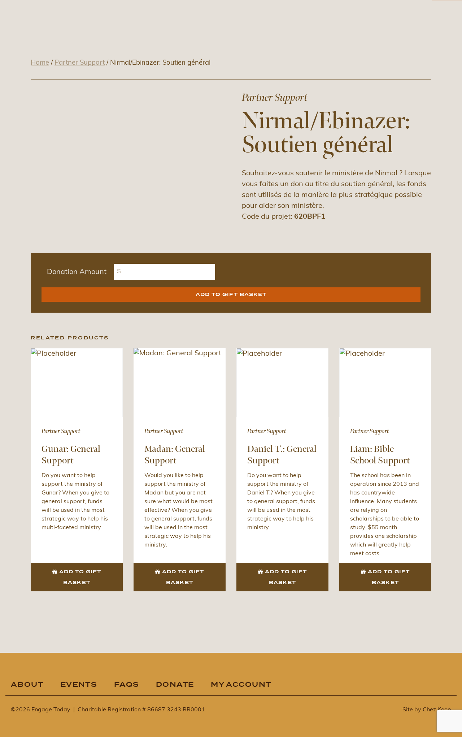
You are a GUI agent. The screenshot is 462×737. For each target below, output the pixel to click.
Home (40, 63)
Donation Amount (76, 272)
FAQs (126, 685)
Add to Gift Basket (231, 294)
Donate (175, 685)
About (27, 685)
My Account (241, 685)
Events (78, 685)
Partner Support (80, 63)
